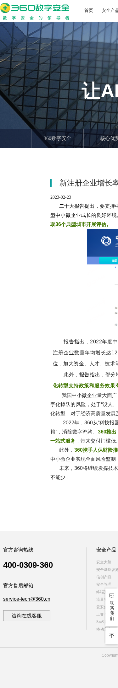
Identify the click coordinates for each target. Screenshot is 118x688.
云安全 (102, 607)
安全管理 (103, 584)
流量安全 (103, 599)
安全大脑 (103, 562)
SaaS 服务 (104, 622)
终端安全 (103, 592)
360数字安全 (57, 138)
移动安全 (103, 629)
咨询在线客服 (27, 615)
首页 (88, 10)
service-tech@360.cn (26, 599)
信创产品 (103, 577)
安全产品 (106, 549)
